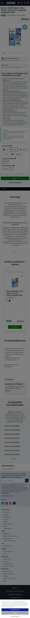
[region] (15, 608)
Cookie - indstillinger (15, 616)
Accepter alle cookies (15, 609)
